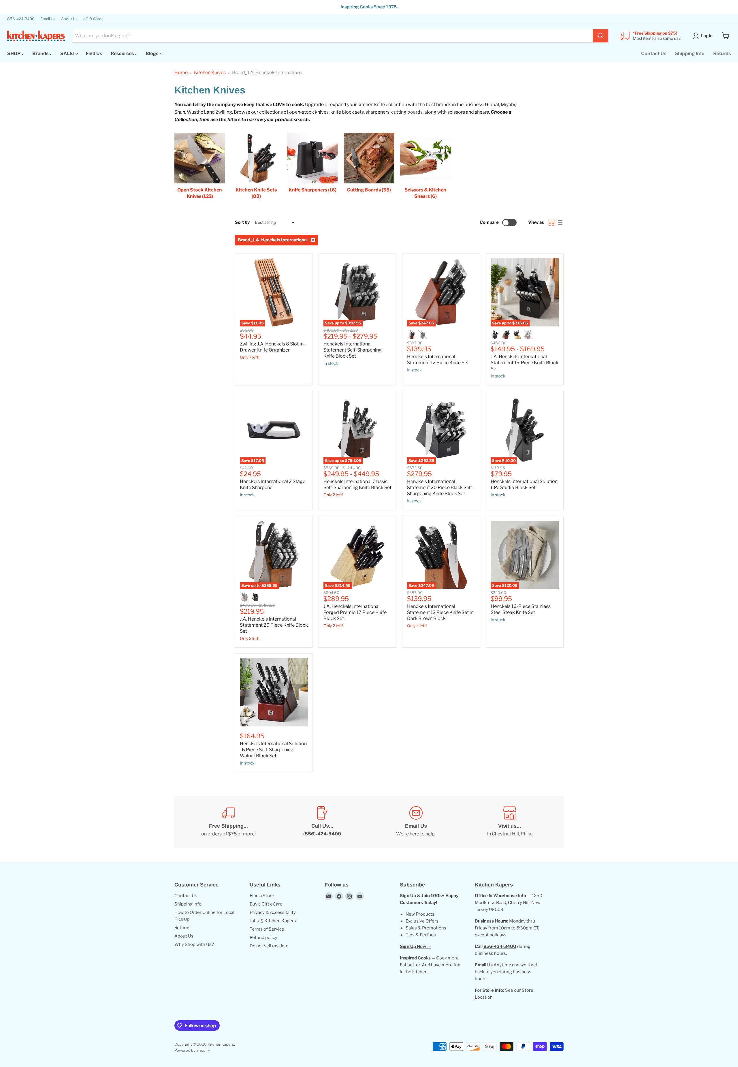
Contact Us (653, 53)
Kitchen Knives (210, 72)
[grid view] (551, 223)
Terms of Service (267, 929)
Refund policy (263, 937)
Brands (40, 53)
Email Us (47, 19)
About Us (69, 19)
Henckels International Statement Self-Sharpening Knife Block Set (352, 350)
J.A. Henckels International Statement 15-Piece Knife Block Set (524, 362)
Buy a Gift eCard (266, 904)
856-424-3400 (21, 19)
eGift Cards (93, 19)
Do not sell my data (269, 945)
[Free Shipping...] (228, 821)
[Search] (600, 35)
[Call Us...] (322, 821)
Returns (722, 53)
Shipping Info (690, 53)
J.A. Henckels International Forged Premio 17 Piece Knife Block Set (355, 612)
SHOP (14, 53)
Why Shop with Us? (194, 944)
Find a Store (262, 895)
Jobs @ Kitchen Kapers (273, 920)
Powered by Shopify (192, 1050)
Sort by (242, 222)
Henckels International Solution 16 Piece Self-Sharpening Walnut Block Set (273, 749)
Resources (123, 53)
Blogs (152, 53)
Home (181, 72)
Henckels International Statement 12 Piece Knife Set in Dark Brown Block (440, 612)
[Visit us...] (509, 821)
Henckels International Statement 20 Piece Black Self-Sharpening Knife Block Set (440, 487)
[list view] (560, 223)
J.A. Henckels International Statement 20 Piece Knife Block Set (274, 625)
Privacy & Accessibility (273, 912)
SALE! (67, 53)
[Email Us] (416, 821)
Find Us (94, 53)
